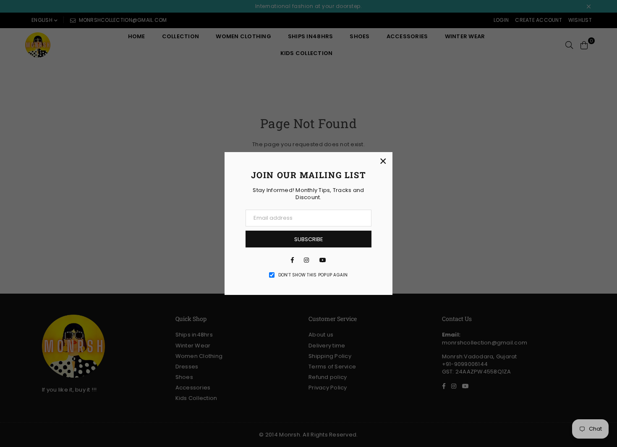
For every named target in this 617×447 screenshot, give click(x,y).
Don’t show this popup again (313, 275)
